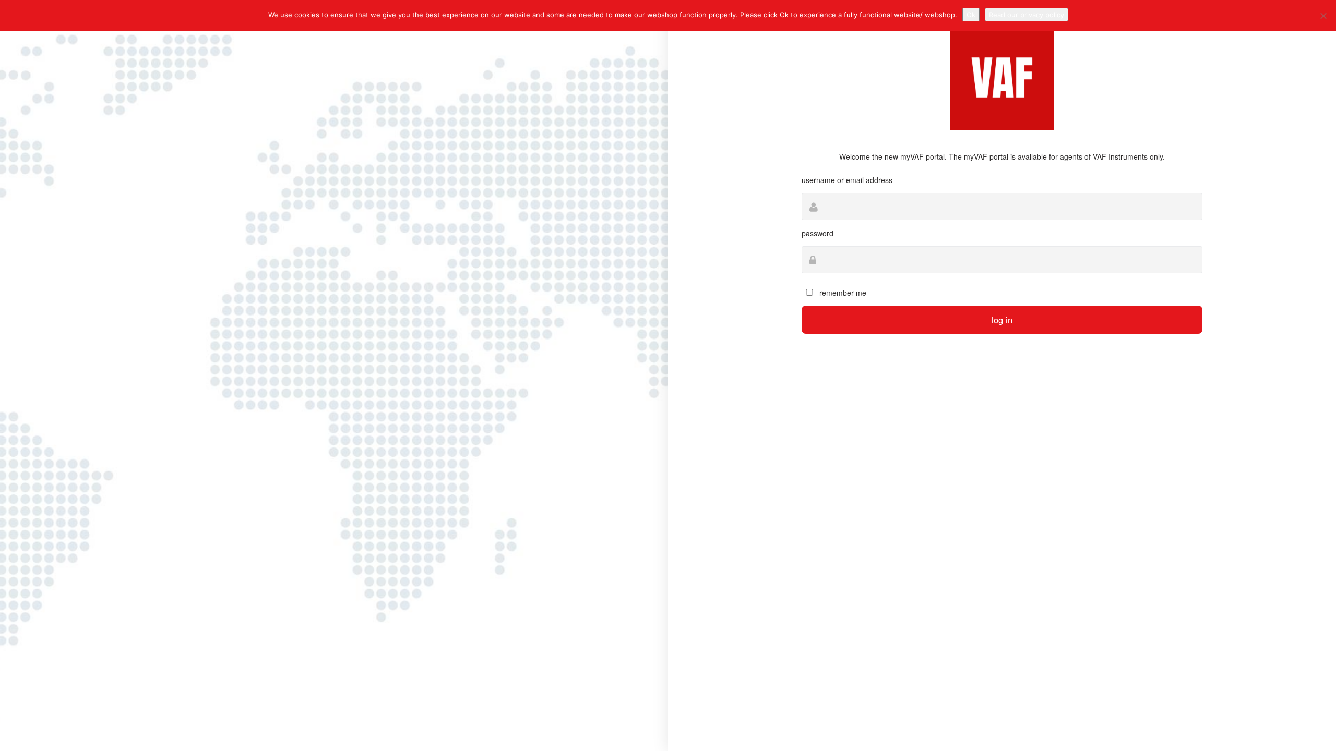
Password (817, 233)
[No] (1323, 15)
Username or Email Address (847, 180)
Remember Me (841, 292)
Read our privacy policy (1026, 14)
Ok (971, 14)
